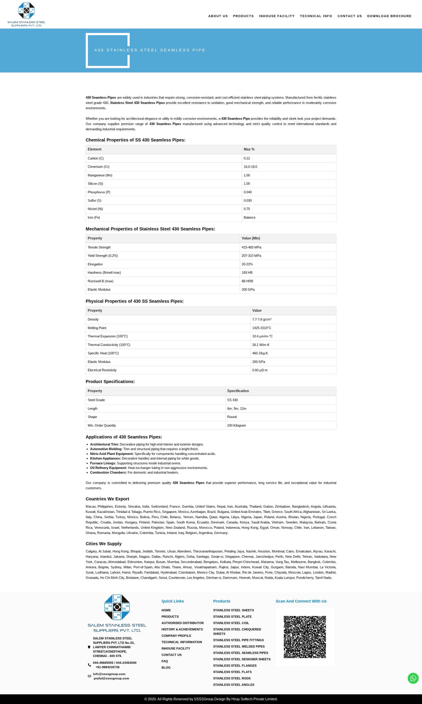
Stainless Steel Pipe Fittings (238, 640)
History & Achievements (182, 629)
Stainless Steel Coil (231, 623)
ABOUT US (218, 16)
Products (170, 616)
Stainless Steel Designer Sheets (242, 659)
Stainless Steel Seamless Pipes (240, 653)
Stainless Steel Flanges (234, 665)
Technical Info (316, 16)
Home (166, 610)
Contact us (350, 16)
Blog (166, 667)
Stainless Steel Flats (232, 672)
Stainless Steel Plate (232, 616)
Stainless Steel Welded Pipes (239, 646)
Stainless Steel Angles (233, 684)
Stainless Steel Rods (232, 678)
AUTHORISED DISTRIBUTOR (183, 623)
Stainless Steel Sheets (233, 610)
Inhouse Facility (277, 16)
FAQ (165, 661)
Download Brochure (389, 16)
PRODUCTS (243, 16)
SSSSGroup (204, 699)
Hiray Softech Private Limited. (254, 699)
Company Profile (176, 635)
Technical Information (182, 642)
